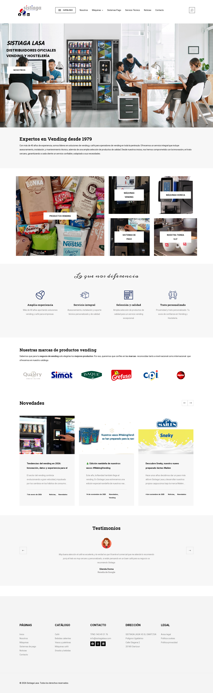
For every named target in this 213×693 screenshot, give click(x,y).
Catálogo (68, 10)
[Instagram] (98, 643)
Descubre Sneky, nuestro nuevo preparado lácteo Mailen (162, 465)
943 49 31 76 (102, 634)
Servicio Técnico (132, 10)
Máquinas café (62, 646)
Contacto (159, 10)
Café (57, 634)
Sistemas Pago (114, 10)
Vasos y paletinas (63, 642)
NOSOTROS (19, 70)
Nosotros (84, 10)
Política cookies (168, 638)
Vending (112, 498)
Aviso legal (166, 634)
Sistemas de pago (28, 646)
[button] (190, 403)
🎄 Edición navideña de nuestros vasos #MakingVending (103, 465)
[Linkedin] (103, 643)
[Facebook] (92, 643)
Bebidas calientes (63, 638)
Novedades (62, 494)
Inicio (22, 634)
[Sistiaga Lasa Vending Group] (36, 9)
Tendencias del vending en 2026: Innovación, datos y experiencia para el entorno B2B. (47, 468)
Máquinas (96, 10)
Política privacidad (169, 642)
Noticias (147, 10)
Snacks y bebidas (63, 650)
